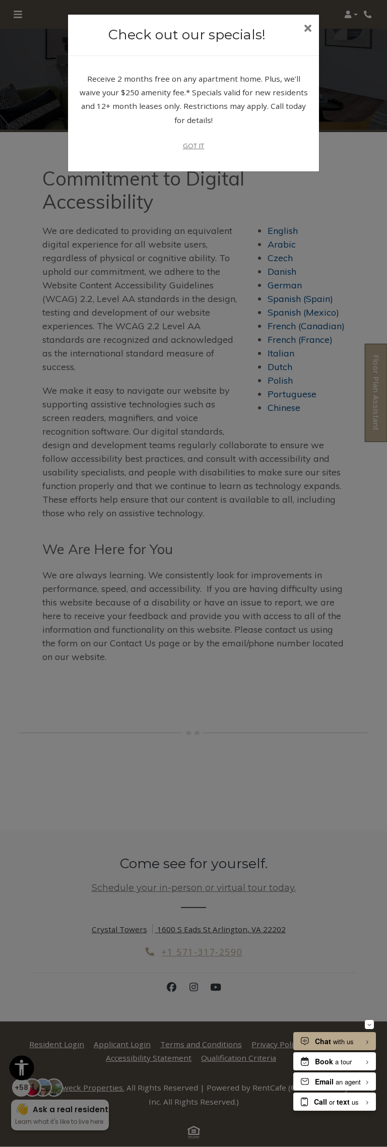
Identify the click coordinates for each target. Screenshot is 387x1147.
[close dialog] (307, 29)
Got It (194, 145)
